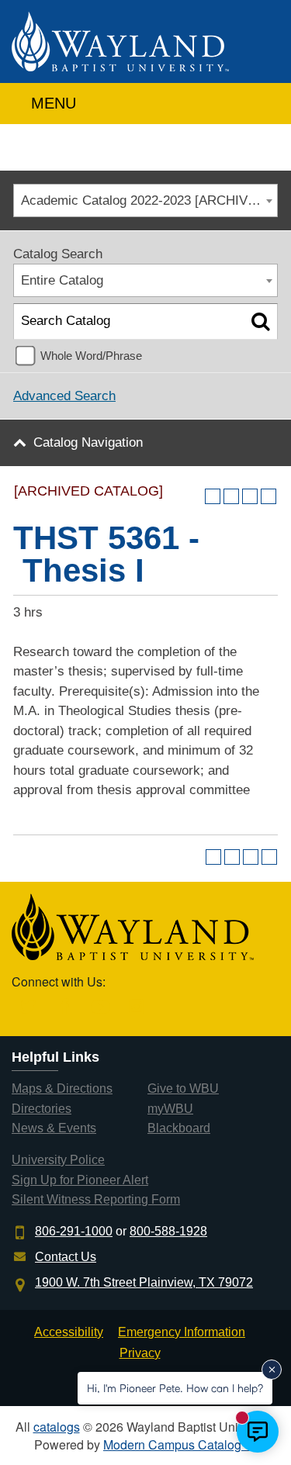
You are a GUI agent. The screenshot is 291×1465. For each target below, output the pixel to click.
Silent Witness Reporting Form (96, 1199)
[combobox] (145, 200)
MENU (51, 103)
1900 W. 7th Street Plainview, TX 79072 (144, 1282)
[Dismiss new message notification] (272, 1370)
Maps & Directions (62, 1088)
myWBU (170, 1108)
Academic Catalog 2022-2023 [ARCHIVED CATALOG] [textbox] (149, 200)
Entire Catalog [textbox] (62, 280)
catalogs (56, 1427)
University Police (58, 1159)
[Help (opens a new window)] (268, 496)
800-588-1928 (168, 1231)
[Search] (260, 321)
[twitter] (28, 1007)
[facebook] (64, 1007)
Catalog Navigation (88, 442)
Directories (41, 1108)
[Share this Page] (231, 496)
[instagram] (137, 1007)
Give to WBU (183, 1088)
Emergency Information (181, 1332)
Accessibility (68, 1332)
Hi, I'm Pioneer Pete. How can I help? (175, 1387)
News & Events (54, 1128)
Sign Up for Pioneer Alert (80, 1180)
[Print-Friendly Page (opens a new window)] (250, 496)
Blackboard (178, 1128)
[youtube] (100, 1007)
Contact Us (65, 1256)
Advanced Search (64, 396)
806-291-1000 (74, 1231)
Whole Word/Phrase (91, 355)
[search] (262, 99)
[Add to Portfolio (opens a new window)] (212, 496)
